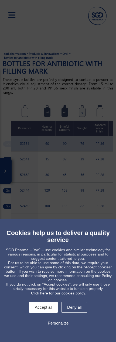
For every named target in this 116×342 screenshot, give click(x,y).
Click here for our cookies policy (58, 293)
